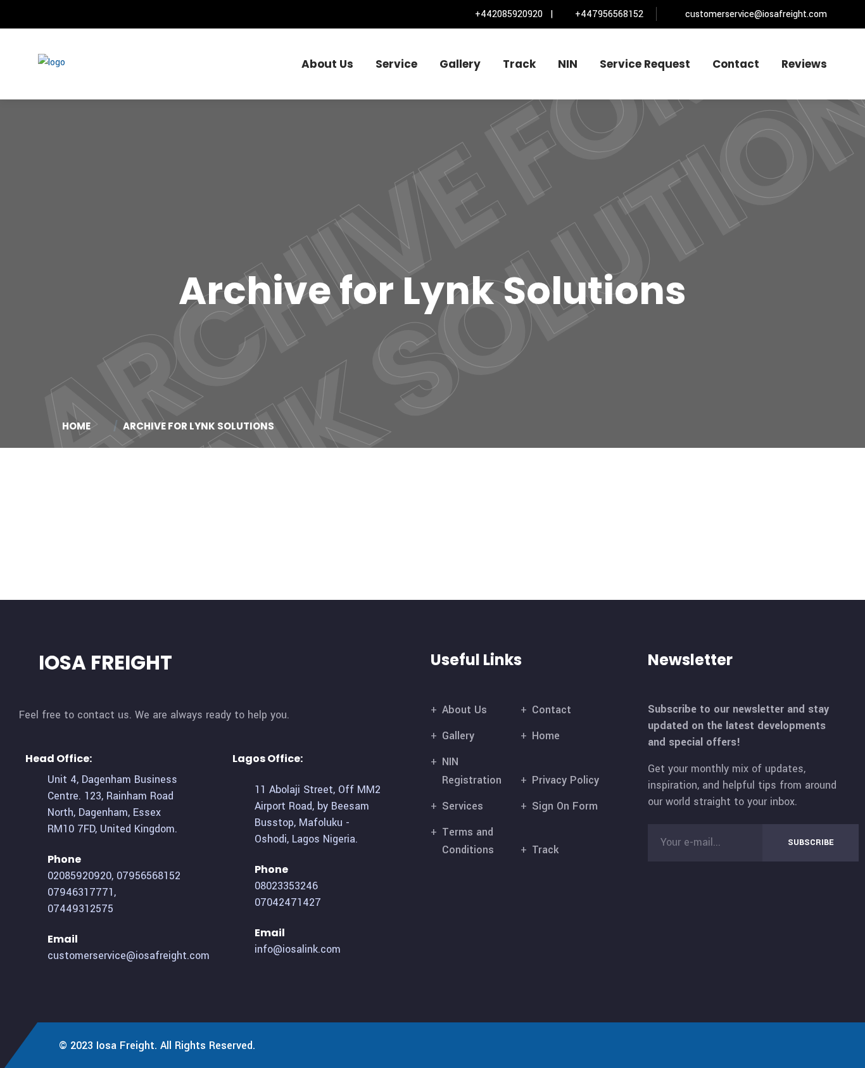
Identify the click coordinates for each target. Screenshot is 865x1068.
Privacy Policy (565, 780)
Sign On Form (565, 806)
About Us (327, 64)
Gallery (460, 64)
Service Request (645, 64)
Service (396, 64)
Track (519, 64)
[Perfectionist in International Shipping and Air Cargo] (92, 61)
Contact (735, 64)
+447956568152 (609, 14)
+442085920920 (509, 14)
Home (546, 735)
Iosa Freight (125, 1045)
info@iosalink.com (298, 949)
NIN (568, 64)
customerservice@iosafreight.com (756, 14)
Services (462, 806)
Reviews (804, 64)
